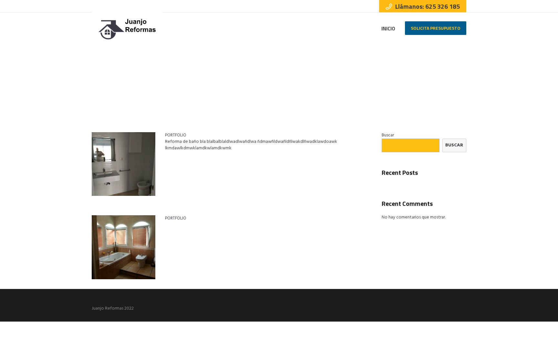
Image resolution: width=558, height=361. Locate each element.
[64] (123, 247)
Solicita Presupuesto (435, 28)
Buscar (388, 135)
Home (448, 77)
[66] (123, 164)
